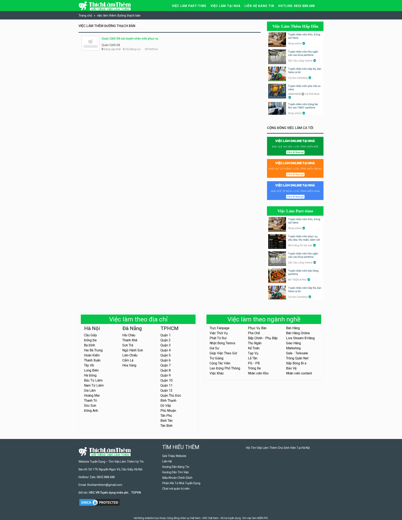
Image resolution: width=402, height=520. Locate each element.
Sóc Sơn (90, 406)
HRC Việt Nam (210, 518)
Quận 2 (165, 340)
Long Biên (91, 370)
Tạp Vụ (253, 353)
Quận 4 (165, 350)
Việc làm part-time (189, 6)
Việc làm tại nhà (225, 6)
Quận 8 (165, 370)
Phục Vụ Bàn (257, 328)
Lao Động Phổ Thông (225, 368)
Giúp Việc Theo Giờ (223, 353)
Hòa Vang (129, 365)
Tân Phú (166, 416)
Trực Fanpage (219, 328)
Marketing (293, 348)
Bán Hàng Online (298, 333)
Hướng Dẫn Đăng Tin (175, 466)
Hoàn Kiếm (92, 355)
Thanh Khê (129, 340)
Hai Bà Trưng (93, 350)
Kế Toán (253, 348)
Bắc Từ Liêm (93, 380)
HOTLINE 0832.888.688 (296, 6)
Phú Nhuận (168, 411)
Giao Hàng (293, 343)
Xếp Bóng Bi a (296, 363)
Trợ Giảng (216, 358)
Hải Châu (128, 335)
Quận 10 (166, 380)
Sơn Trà (127, 345)
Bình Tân (166, 421)
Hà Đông (90, 375)
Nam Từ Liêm (94, 385)
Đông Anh (91, 411)
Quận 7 (165, 365)
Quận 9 (165, 375)
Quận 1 (165, 335)
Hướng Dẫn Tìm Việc (175, 472)
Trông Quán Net (297, 358)
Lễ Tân (252, 358)
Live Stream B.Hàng (300, 338)
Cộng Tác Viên (220, 363)
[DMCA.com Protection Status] (99, 502)
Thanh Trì (90, 401)
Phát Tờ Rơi (218, 338)
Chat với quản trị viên (176, 488)
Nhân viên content (299, 373)
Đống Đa (90, 340)
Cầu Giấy (90, 335)
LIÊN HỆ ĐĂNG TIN (259, 6)
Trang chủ (85, 15)
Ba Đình (89, 345)
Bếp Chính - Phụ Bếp (263, 338)
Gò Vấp (165, 406)
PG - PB (254, 363)
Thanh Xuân (92, 360)
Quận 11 (166, 385)
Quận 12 (166, 390)
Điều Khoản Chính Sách (177, 477)
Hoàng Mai (92, 395)
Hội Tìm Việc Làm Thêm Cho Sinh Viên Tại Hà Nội (278, 447)
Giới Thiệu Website (174, 456)
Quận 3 (165, 345)
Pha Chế (254, 333)
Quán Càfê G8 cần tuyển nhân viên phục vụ (130, 38)
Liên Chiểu (129, 355)
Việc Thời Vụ (219, 333)
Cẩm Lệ (127, 360)
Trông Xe (254, 368)
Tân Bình (166, 426)
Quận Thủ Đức (170, 395)
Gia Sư (214, 348)
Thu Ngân (255, 343)
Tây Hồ (89, 365)
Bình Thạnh (168, 401)
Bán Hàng (293, 328)
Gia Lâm (90, 390)
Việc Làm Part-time (295, 211)
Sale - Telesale (297, 353)
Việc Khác (217, 373)
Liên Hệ (167, 461)
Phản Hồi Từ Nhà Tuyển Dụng (181, 483)
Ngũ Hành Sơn (132, 350)
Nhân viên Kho (258, 373)
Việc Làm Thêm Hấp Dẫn (295, 26)
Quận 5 (165, 355)
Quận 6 (165, 360)
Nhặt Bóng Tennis (222, 343)
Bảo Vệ (291, 368)
